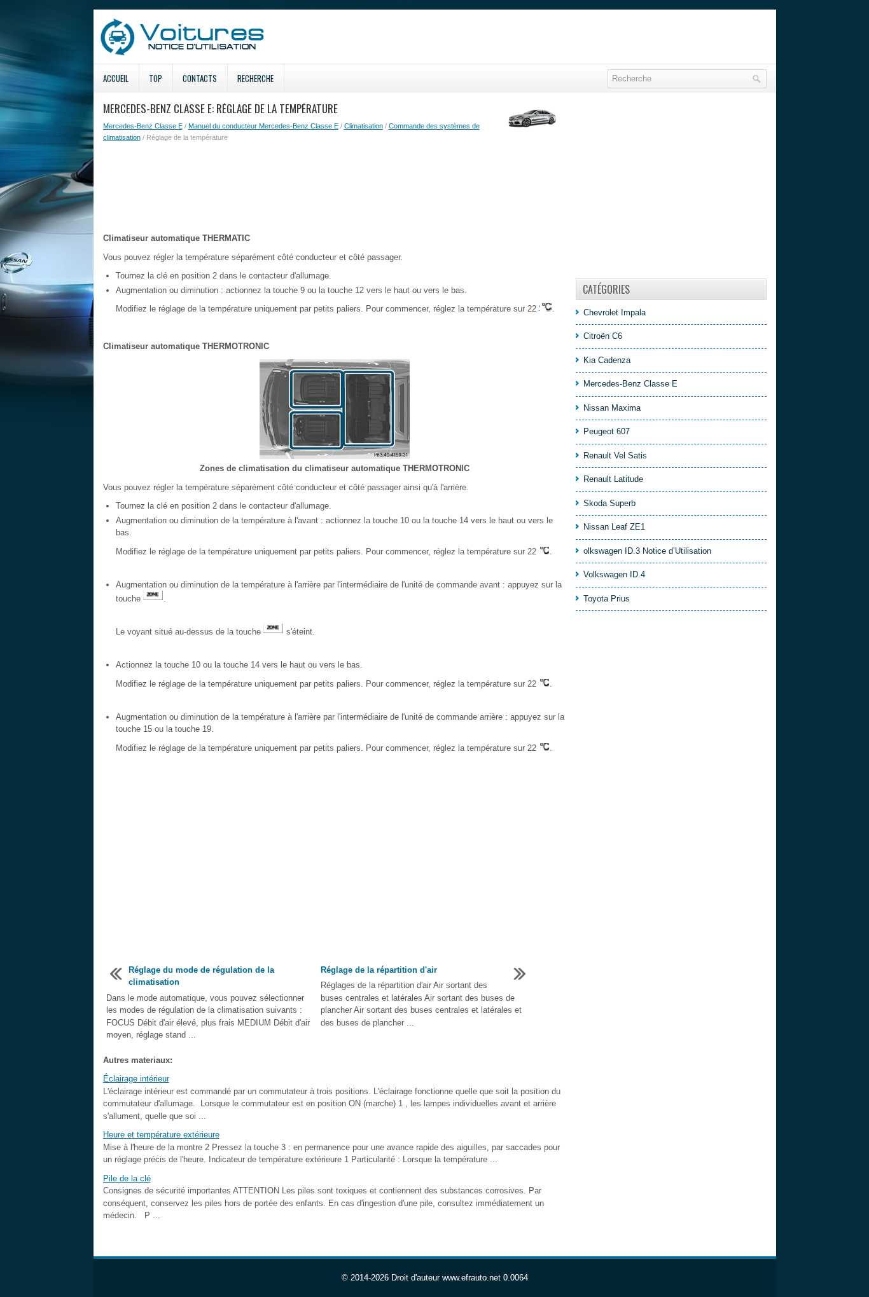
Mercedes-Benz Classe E (143, 126)
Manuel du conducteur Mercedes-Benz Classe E (263, 126)
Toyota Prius (606, 598)
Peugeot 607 (606, 431)
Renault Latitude (613, 479)
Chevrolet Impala (614, 312)
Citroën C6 (602, 336)
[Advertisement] (334, 187)
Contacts (200, 78)
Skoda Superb (609, 503)
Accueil (116, 78)
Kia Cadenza (606, 360)
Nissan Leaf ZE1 (614, 527)
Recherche (255, 78)
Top (155, 78)
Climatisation (363, 126)
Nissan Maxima (612, 408)
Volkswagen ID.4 (614, 574)
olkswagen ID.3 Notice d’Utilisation (647, 551)
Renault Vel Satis (615, 455)
